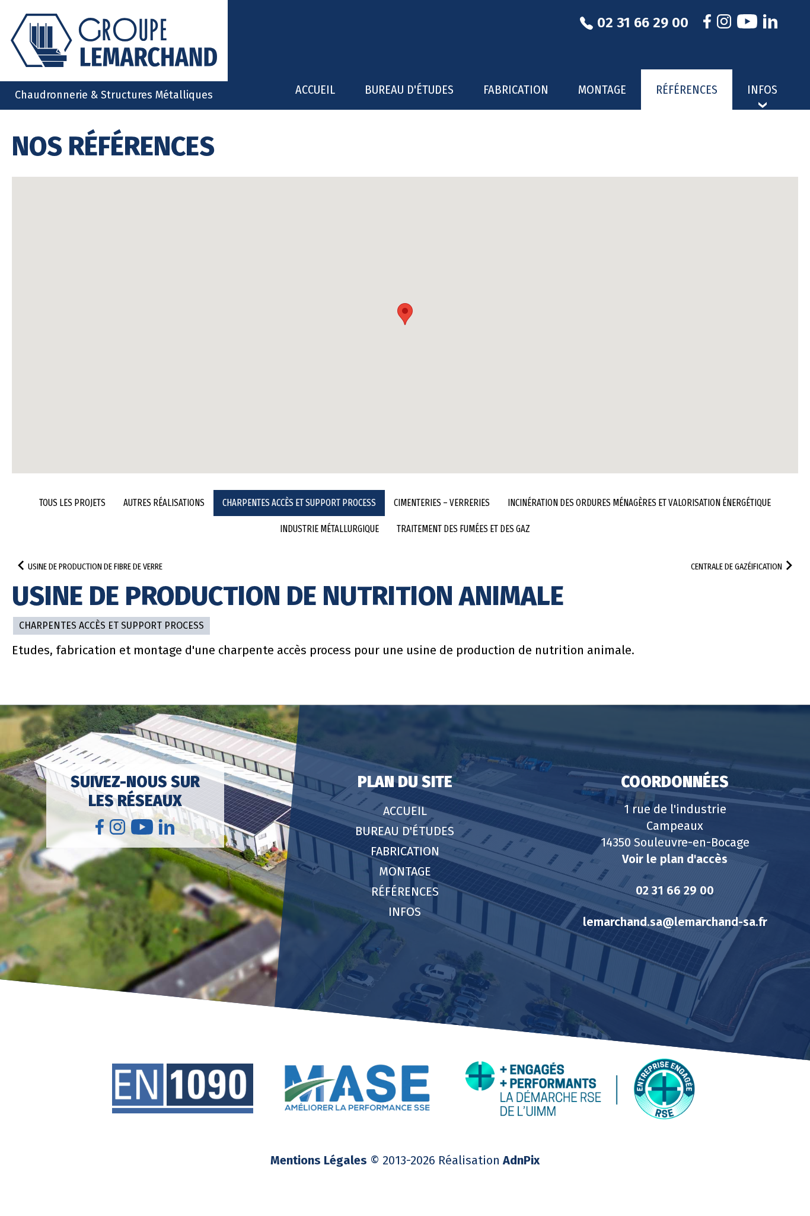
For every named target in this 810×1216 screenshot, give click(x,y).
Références (686, 89)
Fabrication (515, 89)
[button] (405, 314)
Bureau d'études (409, 89)
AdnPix (521, 1160)
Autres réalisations (164, 502)
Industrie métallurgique (329, 528)
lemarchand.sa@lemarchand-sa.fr (675, 922)
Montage (602, 89)
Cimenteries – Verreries (442, 502)
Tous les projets (72, 502)
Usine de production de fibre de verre (95, 566)
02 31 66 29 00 (675, 890)
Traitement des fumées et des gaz (463, 528)
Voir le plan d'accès (675, 859)
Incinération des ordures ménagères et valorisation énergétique (639, 502)
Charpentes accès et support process (299, 502)
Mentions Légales (318, 1160)
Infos (404, 912)
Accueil (315, 89)
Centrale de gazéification (736, 566)
